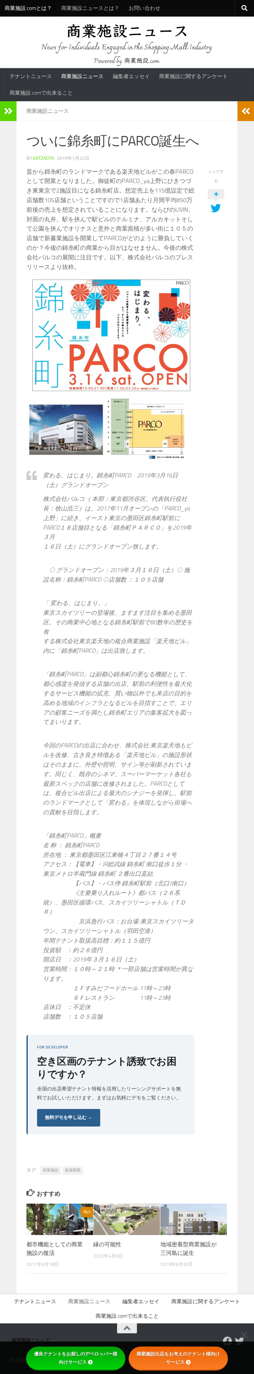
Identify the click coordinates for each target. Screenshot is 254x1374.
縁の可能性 (107, 1244)
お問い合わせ (144, 8)
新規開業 (73, 1170)
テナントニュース (31, 76)
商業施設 (51, 1170)
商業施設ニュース (82, 76)
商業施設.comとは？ (28, 8)
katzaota (43, 158)
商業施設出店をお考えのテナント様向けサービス (178, 1358)
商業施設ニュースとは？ (90, 8)
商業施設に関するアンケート (193, 76)
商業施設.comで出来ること (41, 93)
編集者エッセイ (131, 76)
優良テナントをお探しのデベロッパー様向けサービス (75, 1358)
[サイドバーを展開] (8, 111)
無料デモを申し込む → (68, 1117)
